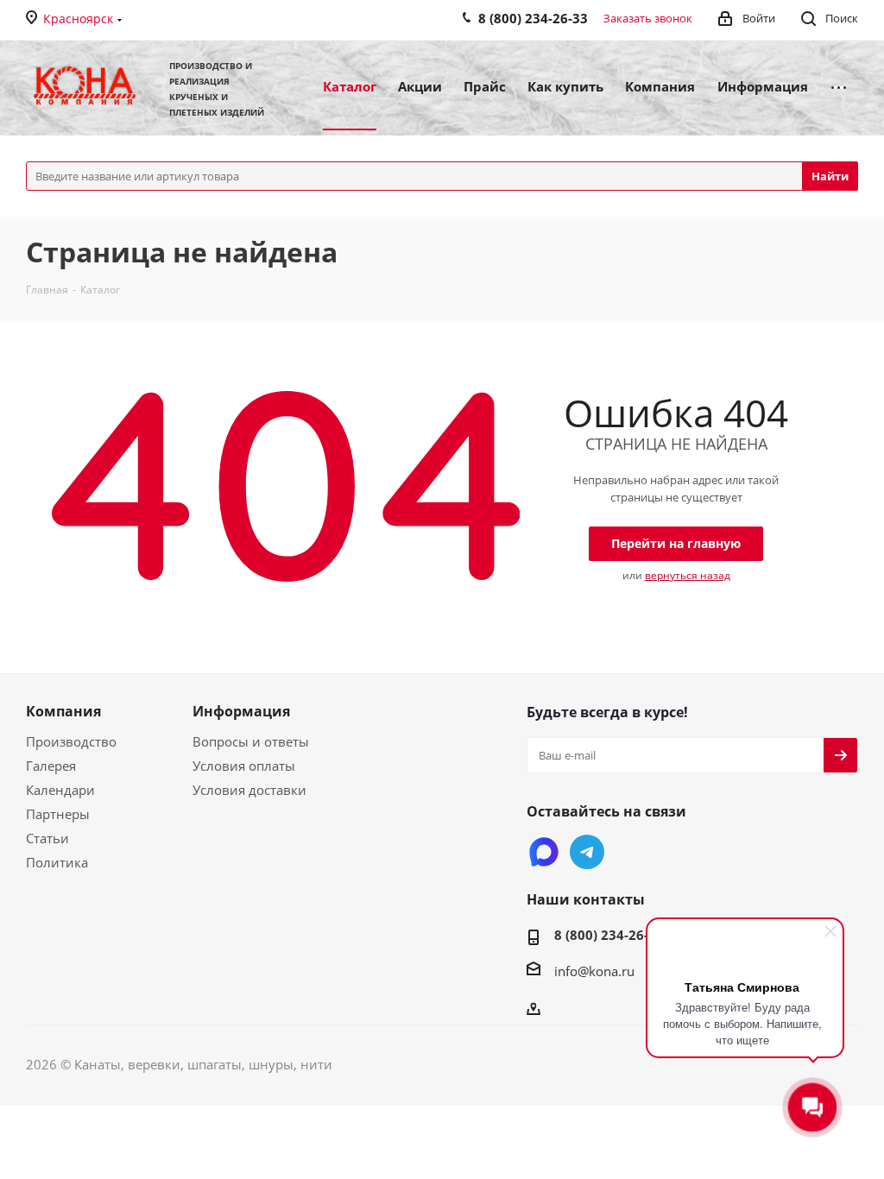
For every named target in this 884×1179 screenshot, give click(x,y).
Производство (71, 741)
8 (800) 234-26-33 (609, 934)
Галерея (51, 765)
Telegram (587, 852)
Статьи (47, 838)
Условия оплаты (244, 765)
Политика (57, 862)
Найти (830, 176)
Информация (241, 711)
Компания (63, 711)
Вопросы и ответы (251, 741)
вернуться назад (687, 575)
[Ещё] (838, 85)
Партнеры (58, 814)
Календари (60, 789)
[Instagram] (544, 852)
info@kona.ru (594, 971)
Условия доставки (249, 789)
